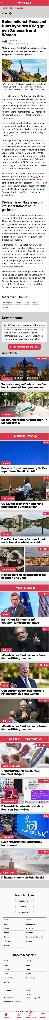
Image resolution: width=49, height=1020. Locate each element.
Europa (20, 8)
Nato (14, 126)
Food (28, 969)
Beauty (6, 982)
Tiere (6, 974)
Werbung (7, 990)
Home (4, 8)
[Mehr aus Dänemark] (24, 739)
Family (6, 969)
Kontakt (29, 994)
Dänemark (12, 43)
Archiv (6, 945)
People (6, 928)
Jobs (6, 994)
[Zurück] (1, 3)
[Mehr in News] (24, 436)
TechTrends (30, 978)
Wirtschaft (30, 928)
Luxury (28, 965)
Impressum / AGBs (33, 998)
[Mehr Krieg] (24, 588)
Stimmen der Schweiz (34, 937)
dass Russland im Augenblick (27, 102)
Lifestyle (7, 941)
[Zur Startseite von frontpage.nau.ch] (24, 3)
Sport (6, 924)
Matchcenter (31, 924)
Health (6, 961)
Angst (8, 224)
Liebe (6, 965)
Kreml (29, 281)
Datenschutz (9, 998)
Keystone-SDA (14, 40)
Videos (6, 933)
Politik (28, 920)
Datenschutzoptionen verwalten (14, 1002)
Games (6, 937)
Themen (29, 941)
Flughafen (39, 254)
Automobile (8, 978)
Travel (28, 974)
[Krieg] (24, 13)
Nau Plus (29, 933)
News (11, 8)
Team (28, 990)
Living (28, 961)
